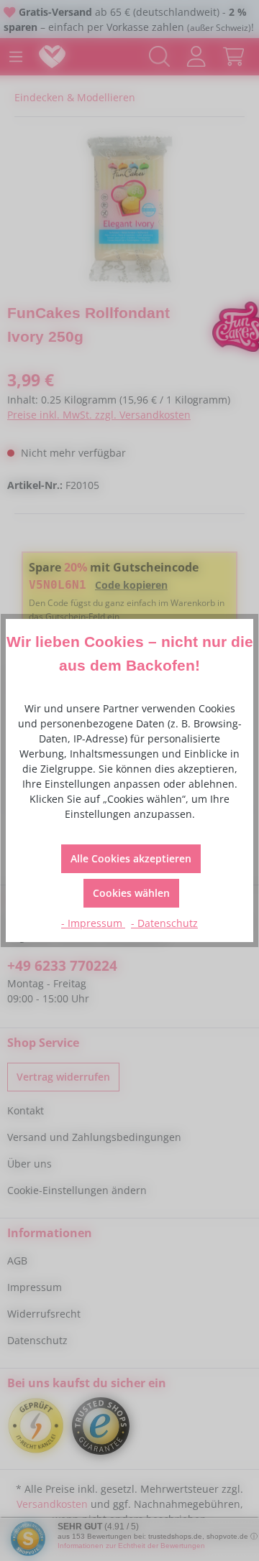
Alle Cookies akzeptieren (131, 858)
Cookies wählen (131, 893)
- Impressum (93, 923)
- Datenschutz (164, 923)
